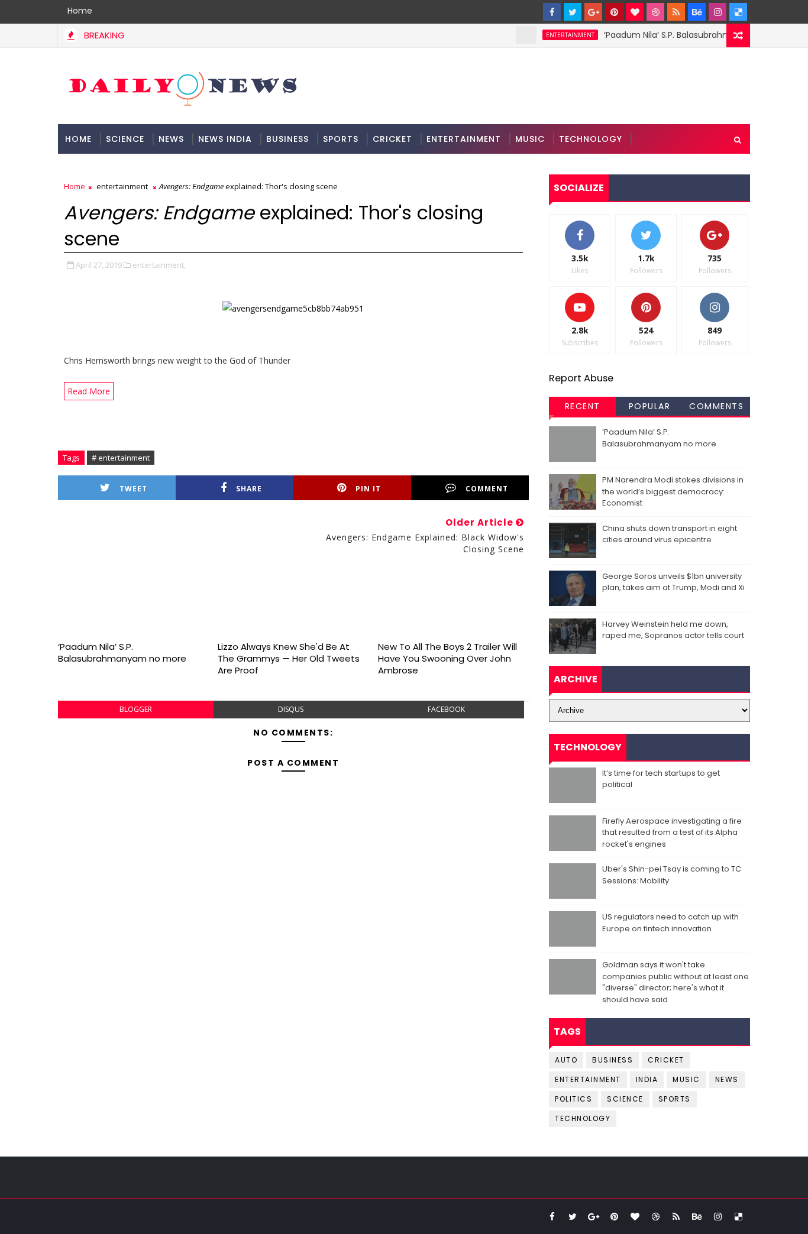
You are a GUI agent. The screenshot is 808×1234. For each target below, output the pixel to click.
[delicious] (738, 12)
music (686, 1079)
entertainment (555, 35)
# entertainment (121, 457)
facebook (446, 709)
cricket (666, 1060)
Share (249, 489)
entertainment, (159, 265)
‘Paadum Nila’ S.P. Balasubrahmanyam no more (686, 35)
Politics (573, 1099)
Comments (716, 406)
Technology (590, 139)
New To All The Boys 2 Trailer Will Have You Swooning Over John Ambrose (447, 658)
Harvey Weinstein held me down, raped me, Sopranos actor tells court (673, 630)
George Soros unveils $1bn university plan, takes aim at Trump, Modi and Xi (673, 582)
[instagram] (717, 12)
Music (530, 139)
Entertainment (463, 139)
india (647, 1079)
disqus (290, 709)
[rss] (676, 12)
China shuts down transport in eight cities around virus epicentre (669, 534)
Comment (487, 489)
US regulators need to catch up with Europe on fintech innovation (670, 922)
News (171, 139)
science (125, 139)
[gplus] (593, 12)
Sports (340, 139)
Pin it (368, 489)
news (727, 1079)
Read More (88, 391)
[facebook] (552, 12)
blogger (135, 709)
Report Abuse (581, 378)
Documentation (106, 168)
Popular (650, 406)
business (612, 1060)
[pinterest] (614, 12)
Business (287, 139)
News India (225, 139)
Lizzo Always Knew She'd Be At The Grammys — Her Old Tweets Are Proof (289, 658)
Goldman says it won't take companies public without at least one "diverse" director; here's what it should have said (675, 982)
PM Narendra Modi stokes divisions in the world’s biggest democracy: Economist (673, 491)
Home (79, 11)
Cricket (392, 139)
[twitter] (572, 12)
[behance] (697, 12)
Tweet (133, 489)
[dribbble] (655, 12)
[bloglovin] (635, 12)
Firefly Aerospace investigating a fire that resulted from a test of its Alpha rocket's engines (672, 832)
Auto (566, 1060)
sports (674, 1099)
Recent (582, 406)
